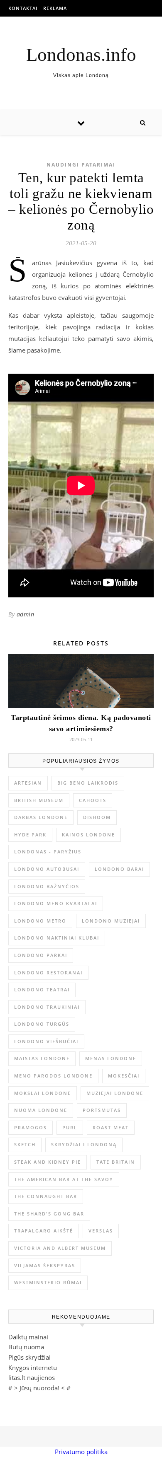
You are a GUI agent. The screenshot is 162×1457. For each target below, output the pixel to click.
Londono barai (119, 869)
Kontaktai (22, 8)
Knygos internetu (32, 1367)
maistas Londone (42, 1058)
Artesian (28, 783)
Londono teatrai (42, 989)
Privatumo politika (81, 1451)
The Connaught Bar (45, 1196)
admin (25, 614)
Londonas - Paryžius (47, 851)
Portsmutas (102, 1110)
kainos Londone (88, 834)
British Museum (39, 800)
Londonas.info (81, 55)
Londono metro (40, 921)
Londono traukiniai (47, 1007)
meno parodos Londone (53, 1076)
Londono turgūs (41, 1024)
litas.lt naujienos (31, 1377)
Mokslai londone (42, 1093)
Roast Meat (111, 1127)
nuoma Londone (40, 1110)
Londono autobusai (46, 869)
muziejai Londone (114, 1093)
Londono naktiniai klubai (56, 938)
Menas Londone (110, 1058)
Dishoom (97, 817)
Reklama (55, 8)
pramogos (30, 1127)
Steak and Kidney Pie (47, 1162)
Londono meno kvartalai (55, 903)
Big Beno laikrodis (87, 783)
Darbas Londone (41, 817)
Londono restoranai (48, 972)
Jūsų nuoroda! (39, 1388)
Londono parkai (40, 955)
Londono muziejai (111, 921)
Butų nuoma (26, 1347)
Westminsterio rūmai (48, 1282)
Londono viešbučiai (46, 1041)
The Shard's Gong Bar (49, 1214)
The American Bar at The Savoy (63, 1179)
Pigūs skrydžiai (29, 1357)
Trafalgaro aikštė (43, 1230)
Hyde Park (30, 834)
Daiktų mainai (28, 1337)
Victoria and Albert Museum (60, 1248)
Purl (69, 1127)
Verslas (100, 1230)
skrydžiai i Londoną (84, 1144)
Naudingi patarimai (81, 164)
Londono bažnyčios (46, 886)
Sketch (25, 1144)
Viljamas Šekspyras (44, 1265)
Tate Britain (115, 1162)
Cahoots (92, 800)
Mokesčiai (124, 1076)
